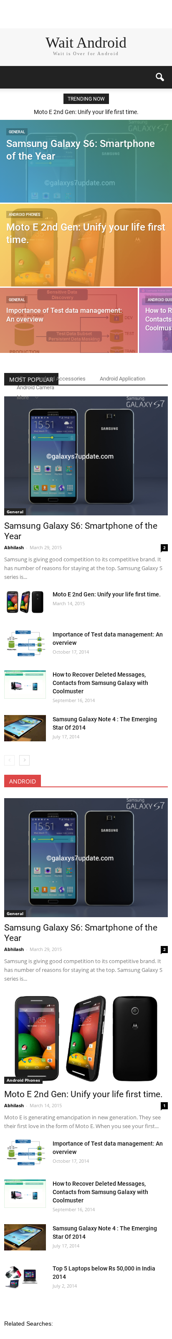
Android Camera (35, 387)
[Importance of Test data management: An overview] (69, 332)
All (20, 378)
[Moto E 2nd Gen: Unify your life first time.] (86, 252)
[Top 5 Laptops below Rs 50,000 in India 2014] (22, 1278)
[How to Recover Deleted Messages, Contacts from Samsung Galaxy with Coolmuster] (25, 684)
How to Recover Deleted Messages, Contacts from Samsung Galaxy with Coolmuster (100, 683)
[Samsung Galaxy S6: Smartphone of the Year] (86, 182)
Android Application (122, 378)
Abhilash (14, 547)
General (17, 132)
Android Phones (24, 215)
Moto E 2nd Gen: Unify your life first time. (86, 112)
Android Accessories (61, 378)
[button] (160, 77)
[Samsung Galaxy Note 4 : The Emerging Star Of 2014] (25, 728)
